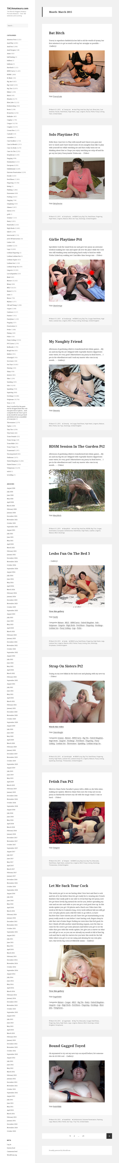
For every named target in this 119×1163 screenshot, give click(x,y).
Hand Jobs (10, 225)
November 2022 (12, 645)
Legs (8, 249)
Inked (9, 232)
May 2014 (10, 984)
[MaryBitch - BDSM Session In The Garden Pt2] (77, 490)
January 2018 (11, 834)
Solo (8, 385)
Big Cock (10, 85)
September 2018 (12, 806)
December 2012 (12, 1044)
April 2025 (10, 544)
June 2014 (10, 981)
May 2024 (10, 583)
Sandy (55, 617)
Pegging (10, 323)
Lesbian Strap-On (13, 267)
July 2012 (10, 1061)
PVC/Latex (10, 344)
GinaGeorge (57, 306)
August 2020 (11, 726)
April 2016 (10, 907)
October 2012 (11, 1051)
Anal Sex (10, 47)
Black (9, 95)
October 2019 (11, 761)
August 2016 (11, 893)
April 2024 (10, 586)
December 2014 (12, 960)
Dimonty (56, 410)
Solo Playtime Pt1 (64, 134)
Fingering (10, 183)
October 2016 (11, 886)
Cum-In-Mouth (12, 144)
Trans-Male (11, 443)
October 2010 (11, 1131)
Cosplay (9, 120)
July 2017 (10, 855)
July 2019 (10, 771)
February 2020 (12, 747)
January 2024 (11, 596)
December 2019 (12, 754)
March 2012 (11, 1072)
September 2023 (12, 610)
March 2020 (11, 743)
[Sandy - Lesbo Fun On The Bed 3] (77, 586)
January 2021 (11, 708)
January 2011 (11, 1121)
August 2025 (11, 530)
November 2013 (12, 1005)
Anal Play (10, 43)
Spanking (10, 389)
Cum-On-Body (11, 148)
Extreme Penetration (14, 172)
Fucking (9, 197)
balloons (10, 64)
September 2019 (12, 764)
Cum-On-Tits (11, 151)
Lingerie (10, 270)
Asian (9, 54)
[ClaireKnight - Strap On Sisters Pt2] (77, 702)
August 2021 (11, 684)
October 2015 (11, 928)
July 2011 (10, 1100)
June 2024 (10, 579)
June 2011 (10, 1103)
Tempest (56, 848)
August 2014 (11, 974)
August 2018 (11, 810)
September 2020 (12, 722)
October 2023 (11, 607)
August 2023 (11, 614)
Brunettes (10, 113)
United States (11, 464)
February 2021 (12, 705)
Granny (9, 218)
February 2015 (12, 956)
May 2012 (10, 1068)
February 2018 (12, 831)
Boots (9, 109)
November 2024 (12, 562)
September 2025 (12, 527)
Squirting (10, 392)
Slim (8, 378)
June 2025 (10, 537)
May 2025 (10, 541)
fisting (9, 186)
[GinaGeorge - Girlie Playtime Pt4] (77, 281)
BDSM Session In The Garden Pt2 (77, 446)
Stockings (10, 396)
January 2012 (11, 1079)
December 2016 (12, 880)
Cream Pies (10, 130)
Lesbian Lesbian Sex (13, 256)
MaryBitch (57, 515)
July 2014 (10, 977)
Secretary (10, 361)
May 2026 (10, 499)
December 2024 (12, 558)
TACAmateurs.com (17, 8)
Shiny (9, 371)
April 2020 (10, 740)
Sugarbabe (57, 997)
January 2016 (11, 918)
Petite (9, 330)
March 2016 (11, 911)
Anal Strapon (11, 50)
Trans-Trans (11, 447)
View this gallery (56, 611)
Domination (11, 162)
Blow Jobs (10, 102)
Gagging (10, 200)
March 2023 (11, 631)
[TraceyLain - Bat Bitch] (77, 71)
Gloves (9, 211)
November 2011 (12, 1086)
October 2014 (11, 967)
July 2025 (10, 534)
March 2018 (11, 827)
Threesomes (11, 422)
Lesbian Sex (11, 263)
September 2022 (12, 652)
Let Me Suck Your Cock (68, 885)
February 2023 (12, 635)
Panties (9, 316)
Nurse (9, 298)
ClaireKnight (58, 732)
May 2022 (10, 666)
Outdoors (10, 312)
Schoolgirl (10, 357)
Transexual (10, 450)
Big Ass (9, 81)
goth (8, 214)
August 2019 (11, 768)
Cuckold (9, 134)
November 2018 (12, 799)
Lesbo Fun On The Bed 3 (69, 553)
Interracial (10, 235)
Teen (8, 403)
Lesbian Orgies (12, 260)
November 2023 (12, 603)
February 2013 (12, 1037)
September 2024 (12, 569)
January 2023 (11, 638)
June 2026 (10, 495)
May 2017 (10, 862)
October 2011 (11, 1089)
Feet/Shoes (10, 179)
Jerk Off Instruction (13, 239)
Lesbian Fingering (13, 253)
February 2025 (12, 551)
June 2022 (10, 663)
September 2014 (12, 970)
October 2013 (11, 1009)
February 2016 (12, 914)
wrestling (10, 475)
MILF (8, 288)
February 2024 (12, 593)
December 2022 (12, 642)
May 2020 (10, 736)
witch (9, 471)
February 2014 (12, 995)
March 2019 (11, 785)
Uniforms (10, 457)
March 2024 (11, 589)
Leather (9, 246)
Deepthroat (11, 155)
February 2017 (12, 873)
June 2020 (10, 733)
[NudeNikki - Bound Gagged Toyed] (77, 1081)
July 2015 (10, 939)
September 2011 (12, 1093)
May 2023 (10, 624)
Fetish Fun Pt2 (61, 781)
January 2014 (11, 998)
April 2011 (10, 1110)
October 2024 (11, 565)
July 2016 (10, 897)
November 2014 (12, 963)
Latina (9, 242)
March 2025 (11, 548)
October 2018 (11, 803)
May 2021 (10, 694)
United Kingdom (12, 461)
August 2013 (11, 1016)
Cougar (9, 123)
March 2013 (11, 1033)
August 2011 (11, 1096)
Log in (9, 1144)
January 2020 (11, 750)
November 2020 (12, 715)
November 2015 (12, 925)
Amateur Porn (11, 40)
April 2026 (10, 502)
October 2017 (11, 845)
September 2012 (12, 1054)
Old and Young (12, 305)
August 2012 (11, 1058)
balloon (9, 60)
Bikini (9, 92)
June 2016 (10, 900)
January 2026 (11, 513)
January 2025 (11, 555)
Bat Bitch (57, 33)
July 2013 (10, 1019)
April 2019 (10, 782)
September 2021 (12, 680)
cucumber (10, 137)
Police (9, 337)
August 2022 (11, 656)
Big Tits (9, 88)
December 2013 (12, 1002)
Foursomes (10, 193)
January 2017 (11, 876)
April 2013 (10, 1030)
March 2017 (11, 869)
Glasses (9, 207)
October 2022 (11, 649)
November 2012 (12, 1047)
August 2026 (11, 488)
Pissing (9, 333)
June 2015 (10, 942)
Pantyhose (10, 319)
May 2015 (10, 946)
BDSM (9, 74)
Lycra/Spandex (12, 274)
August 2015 (11, 935)
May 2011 (10, 1107)
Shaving (9, 368)
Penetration (11, 326)
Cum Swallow (11, 141)
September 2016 (12, 890)
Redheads (10, 347)
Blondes (9, 99)
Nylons (9, 302)
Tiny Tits (10, 429)
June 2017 (10, 859)
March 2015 (11, 953)
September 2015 (12, 932)
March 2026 (11, 506)
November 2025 (12, 520)
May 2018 (10, 820)
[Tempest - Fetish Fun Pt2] (77, 823)
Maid (8, 277)
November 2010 (12, 1128)
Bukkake (10, 116)
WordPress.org (12, 1155)
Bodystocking (11, 106)
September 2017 (12, 848)
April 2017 (10, 866)
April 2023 (10, 628)
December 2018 (12, 796)
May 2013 (10, 1026)
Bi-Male (9, 78)
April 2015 (10, 949)
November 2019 (12, 757)
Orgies (9, 309)
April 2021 (10, 698)
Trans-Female (11, 436)
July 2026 (10, 492)
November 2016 (12, 883)
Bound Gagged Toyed (67, 1045)
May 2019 (10, 778)
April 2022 (10, 670)
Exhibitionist (11, 169)
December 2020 (12, 712)
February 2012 (12, 1075)
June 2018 (10, 817)
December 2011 (12, 1082)
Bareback (10, 67)
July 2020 (10, 729)
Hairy (9, 221)
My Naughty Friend (65, 341)
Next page (109, 1136)
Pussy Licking (11, 340)
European (10, 165)
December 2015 (12, 921)
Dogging (10, 158)
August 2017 (11, 852)
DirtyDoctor (57, 203)
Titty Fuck (10, 433)
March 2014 (11, 991)
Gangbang (10, 204)
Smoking (10, 382)
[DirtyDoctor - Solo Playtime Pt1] (77, 178)
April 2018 (10, 824)
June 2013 (10, 1023)
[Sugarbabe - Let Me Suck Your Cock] (77, 966)
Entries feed (11, 1148)
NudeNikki (57, 1106)
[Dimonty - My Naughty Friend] (77, 385)
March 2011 (11, 1114)
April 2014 (10, 988)
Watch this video (56, 727)
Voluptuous (10, 468)
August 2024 (11, 572)
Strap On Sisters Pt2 (66, 666)
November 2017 (12, 841)
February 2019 (12, 789)
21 (84, 1136)
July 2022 (10, 659)
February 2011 (12, 1117)
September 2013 (12, 1012)
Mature (9, 281)
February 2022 (12, 677)
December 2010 (12, 1124)
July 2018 (10, 813)
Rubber (9, 354)
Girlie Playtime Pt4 (65, 239)
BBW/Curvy (11, 71)
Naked (9, 291)
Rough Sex (10, 351)
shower (9, 375)
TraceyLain (57, 96)
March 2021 (11, 701)
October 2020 (11, 719)
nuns (8, 295)
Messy (9, 284)
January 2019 (11, 792)
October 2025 (11, 523)
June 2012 (10, 1065)
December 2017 (12, 838)
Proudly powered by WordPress (59, 1150)
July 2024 (10, 576)
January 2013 (11, 1040)
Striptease (10, 399)
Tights (9, 426)
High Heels (10, 228)
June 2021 (10, 691)
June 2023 (10, 621)
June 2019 (10, 775)
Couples (9, 127)
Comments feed (12, 1151)
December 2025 (12, 516)
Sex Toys (10, 364)
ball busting (11, 57)
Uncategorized (12, 454)
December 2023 (12, 600)
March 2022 (11, 673)
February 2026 (12, 509)
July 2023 (10, 617)
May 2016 (10, 904)
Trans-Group (11, 440)
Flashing (10, 190)
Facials (9, 176)
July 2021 (10, 687)
